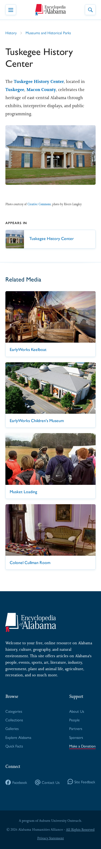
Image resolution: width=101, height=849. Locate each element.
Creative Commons (39, 204)
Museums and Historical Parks (48, 32)
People (74, 719)
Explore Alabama (18, 737)
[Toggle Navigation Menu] (10, 9)
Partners (75, 728)
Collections (14, 719)
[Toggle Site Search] (90, 9)
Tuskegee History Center (39, 81)
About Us (76, 711)
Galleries (12, 728)
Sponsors (76, 737)
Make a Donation (82, 746)
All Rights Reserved (80, 829)
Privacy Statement (50, 838)
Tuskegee (14, 89)
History (11, 32)
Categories (13, 711)
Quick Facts (14, 746)
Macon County (41, 89)
